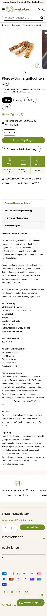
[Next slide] (28, 72)
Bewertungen (12, 225)
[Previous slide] (21, 72)
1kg (6, 107)
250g (19, 100)
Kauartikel (16, 25)
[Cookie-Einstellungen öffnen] (42, 594)
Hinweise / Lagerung (16, 217)
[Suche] (41, 17)
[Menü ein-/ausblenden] (3, 9)
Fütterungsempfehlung (18, 210)
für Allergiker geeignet (32, 25)
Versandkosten (39, 89)
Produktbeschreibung (17, 203)
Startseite (5, 25)
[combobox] (23, 18)
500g (31, 100)
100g (7, 100)
